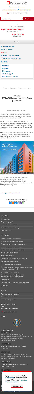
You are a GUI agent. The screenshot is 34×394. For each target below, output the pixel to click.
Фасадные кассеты (7, 256)
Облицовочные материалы (11, 238)
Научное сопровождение (10, 55)
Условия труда (7, 74)
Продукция (5, 235)
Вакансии (4, 61)
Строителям (21, 7)
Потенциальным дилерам (24, 10)
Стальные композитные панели (12, 241)
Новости (4, 52)
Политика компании (8, 46)
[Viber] (20, 203)
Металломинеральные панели (11, 247)
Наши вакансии (6, 231)
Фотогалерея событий (10, 76)
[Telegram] (18, 203)
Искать (22, 18)
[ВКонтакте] (10, 203)
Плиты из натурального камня (11, 264)
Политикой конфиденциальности (16, 381)
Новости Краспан (7, 330)
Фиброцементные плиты (9, 253)
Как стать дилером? (17, 26)
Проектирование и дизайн (10, 294)
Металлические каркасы (10, 272)
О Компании (5, 219)
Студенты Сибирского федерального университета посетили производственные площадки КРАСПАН (16, 356)
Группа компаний (7, 222)
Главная (5, 88)
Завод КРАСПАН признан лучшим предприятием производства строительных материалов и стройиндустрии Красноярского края (16, 337)
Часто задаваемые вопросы (9, 308)
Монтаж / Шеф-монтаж (9, 300)
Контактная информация (8, 304)
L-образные (5, 280)
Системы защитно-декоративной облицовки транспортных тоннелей (16, 268)
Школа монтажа (7, 49)
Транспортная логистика (9, 297)
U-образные (5, 285)
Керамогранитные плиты (9, 261)
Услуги (3, 290)
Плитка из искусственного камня (12, 250)
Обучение (5, 68)
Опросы (3, 306)
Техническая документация (11, 58)
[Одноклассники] (13, 203)
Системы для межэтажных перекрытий (15, 282)
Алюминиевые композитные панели (13, 244)
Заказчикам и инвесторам (9, 10)
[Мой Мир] (15, 203)
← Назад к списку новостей (10, 193)
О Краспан (4, 216)
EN (28, 18)
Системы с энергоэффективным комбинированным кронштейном (12, 276)
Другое (27, 88)
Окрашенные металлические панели (14, 258)
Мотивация (6, 71)
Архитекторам (13, 7)
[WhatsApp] (23, 203)
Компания (17, 42)
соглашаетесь (9, 377)
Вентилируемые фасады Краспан (17, 3)
